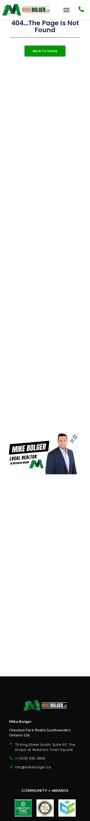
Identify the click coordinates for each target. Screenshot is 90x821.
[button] (66, 10)
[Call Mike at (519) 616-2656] (81, 9)
